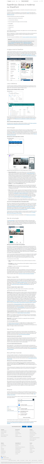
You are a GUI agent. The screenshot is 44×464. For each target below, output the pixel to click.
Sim (24, 426)
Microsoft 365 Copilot (3, 452)
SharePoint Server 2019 (10, 14)
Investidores (31, 449)
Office (16, 1)
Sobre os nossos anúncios (34, 460)
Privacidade (18, 460)
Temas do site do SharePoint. (27, 197)
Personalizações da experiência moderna (17, 42)
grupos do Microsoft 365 (30, 173)
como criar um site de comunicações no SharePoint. (26, 273)
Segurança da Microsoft (3, 445)
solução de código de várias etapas (14, 323)
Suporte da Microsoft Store (18, 433)
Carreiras (31, 444)
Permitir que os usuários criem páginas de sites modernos (20, 284)
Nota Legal (27, 460)
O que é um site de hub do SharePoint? (24, 334)
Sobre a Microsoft (31, 445)
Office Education (31, 436)
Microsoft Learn (17, 445)
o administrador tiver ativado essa (26, 54)
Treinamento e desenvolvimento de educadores (35, 437)
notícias (13, 131)
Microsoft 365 (13, 1)
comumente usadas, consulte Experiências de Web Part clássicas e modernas (24, 302)
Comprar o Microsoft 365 (25, 1)
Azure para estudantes (32, 440)
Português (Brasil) (4, 456)
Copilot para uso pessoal (3, 432)
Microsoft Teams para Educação (33, 433)
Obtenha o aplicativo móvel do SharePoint (23, 312)
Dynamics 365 (2, 448)
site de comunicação (11, 220)
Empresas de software (17, 452)
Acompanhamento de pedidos (18, 436)
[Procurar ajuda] (40, 1)
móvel (28, 12)
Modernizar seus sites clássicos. (31, 214)
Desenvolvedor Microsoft (18, 444)
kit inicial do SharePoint (20, 307)
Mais (19, 1)
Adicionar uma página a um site (22, 282)
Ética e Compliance (22, 460)
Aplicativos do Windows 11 (4, 436)
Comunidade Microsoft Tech (18, 448)
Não (29, 426)
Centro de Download (17, 432)
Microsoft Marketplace (17, 449)
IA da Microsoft (2, 444)
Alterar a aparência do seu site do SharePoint (21, 196)
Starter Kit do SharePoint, (27, 43)
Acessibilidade (31, 452)
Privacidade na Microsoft (32, 448)
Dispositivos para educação (32, 432)
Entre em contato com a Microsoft (12, 460)
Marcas (30, 460)
